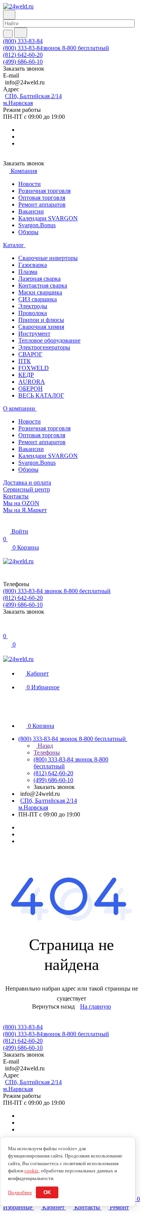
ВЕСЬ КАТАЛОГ (41, 395)
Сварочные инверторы (48, 258)
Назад (44, 745)
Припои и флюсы (41, 320)
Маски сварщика (40, 292)
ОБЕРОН (30, 388)
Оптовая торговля (41, 197)
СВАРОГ (30, 354)
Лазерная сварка (39, 278)
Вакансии (31, 211)
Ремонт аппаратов (42, 204)
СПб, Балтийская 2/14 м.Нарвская (32, 99)
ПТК (24, 361)
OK (47, 1192)
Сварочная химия (41, 326)
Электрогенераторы (44, 347)
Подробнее (20, 1192)
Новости (29, 184)
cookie (31, 1171)
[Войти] (6, 628)
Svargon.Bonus (37, 225)
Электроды (32, 306)
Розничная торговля (44, 191)
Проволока (32, 313)
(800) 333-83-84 (23, 41)
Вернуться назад (53, 1006)
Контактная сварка (42, 285)
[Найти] (20, 32)
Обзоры (28, 232)
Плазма (27, 271)
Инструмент (34, 333)
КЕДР (26, 375)
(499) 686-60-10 (23, 61)
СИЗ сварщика (37, 299)
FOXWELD (33, 368)
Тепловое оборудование (49, 340)
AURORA (31, 381)
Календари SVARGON (48, 218)
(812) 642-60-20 (23, 55)
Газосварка (32, 265)
